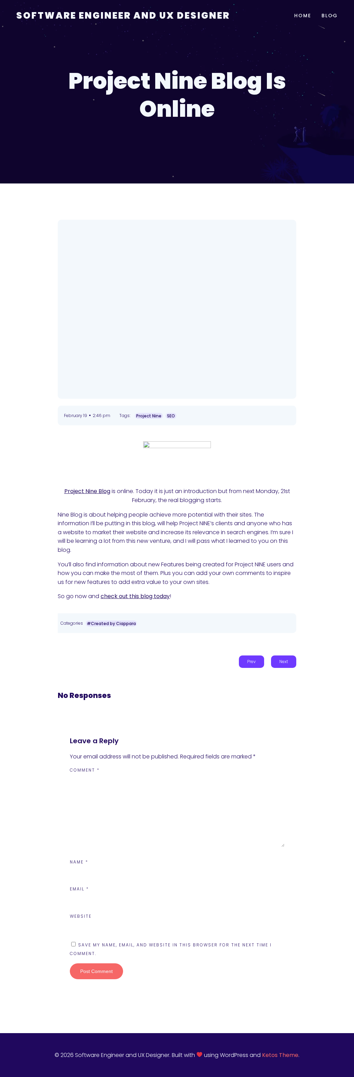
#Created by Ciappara (111, 623)
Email (79, 889)
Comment (85, 770)
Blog (330, 15)
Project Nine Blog (87, 491)
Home (302, 15)
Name (79, 862)
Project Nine (148, 416)
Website (81, 916)
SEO (171, 416)
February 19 (75, 415)
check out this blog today (135, 596)
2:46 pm (101, 415)
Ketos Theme (280, 1055)
